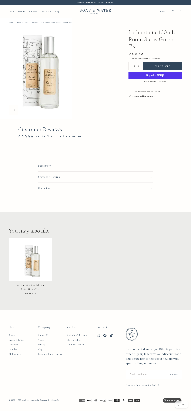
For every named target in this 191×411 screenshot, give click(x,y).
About (41, 340)
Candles (13, 349)
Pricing (41, 344)
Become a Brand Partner (50, 354)
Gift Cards (46, 11)
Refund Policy (74, 340)
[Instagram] (98, 335)
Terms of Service (75, 344)
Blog (56, 11)
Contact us (44, 188)
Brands (21, 11)
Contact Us (43, 335)
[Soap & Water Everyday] (133, 334)
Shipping (132, 59)
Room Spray (22, 22)
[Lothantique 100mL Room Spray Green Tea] (30, 259)
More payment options (155, 82)
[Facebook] (105, 335)
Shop (11, 11)
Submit (174, 374)
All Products (15, 354)
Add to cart (162, 66)
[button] (164, 12)
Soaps (12, 335)
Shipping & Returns (77, 335)
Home (11, 22)
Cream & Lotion (16, 340)
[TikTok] (111, 335)
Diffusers (13, 344)
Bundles (33, 11)
